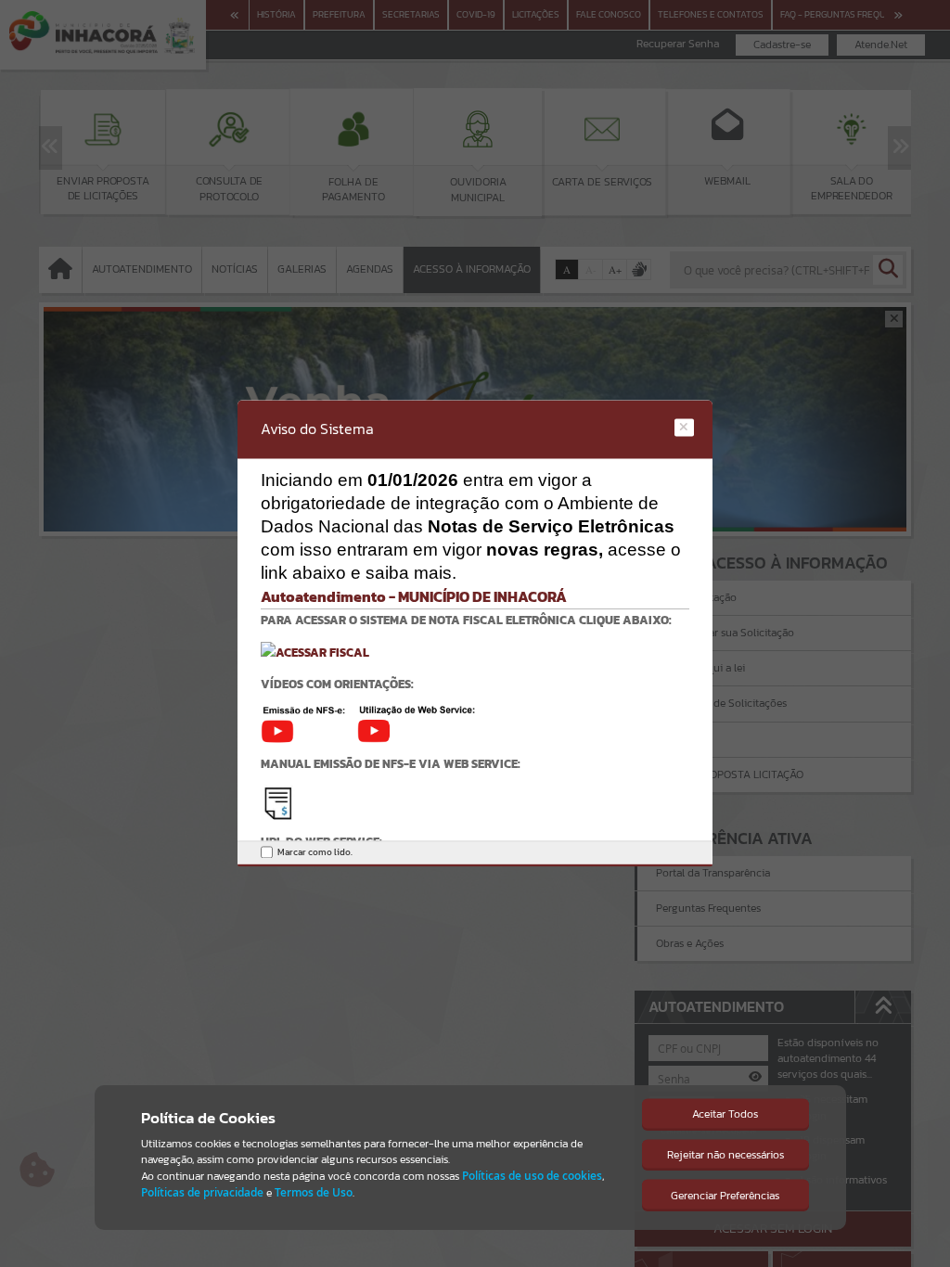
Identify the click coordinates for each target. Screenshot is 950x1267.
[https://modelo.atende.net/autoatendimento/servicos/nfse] (315, 651)
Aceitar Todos (725, 1114)
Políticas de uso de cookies (532, 1176)
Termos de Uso (314, 1192)
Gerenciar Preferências (725, 1195)
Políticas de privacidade (202, 1192)
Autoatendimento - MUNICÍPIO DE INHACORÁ (414, 596)
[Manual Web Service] (278, 802)
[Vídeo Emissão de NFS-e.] (309, 723)
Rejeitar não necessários (725, 1154)
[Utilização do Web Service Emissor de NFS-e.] (416, 723)
